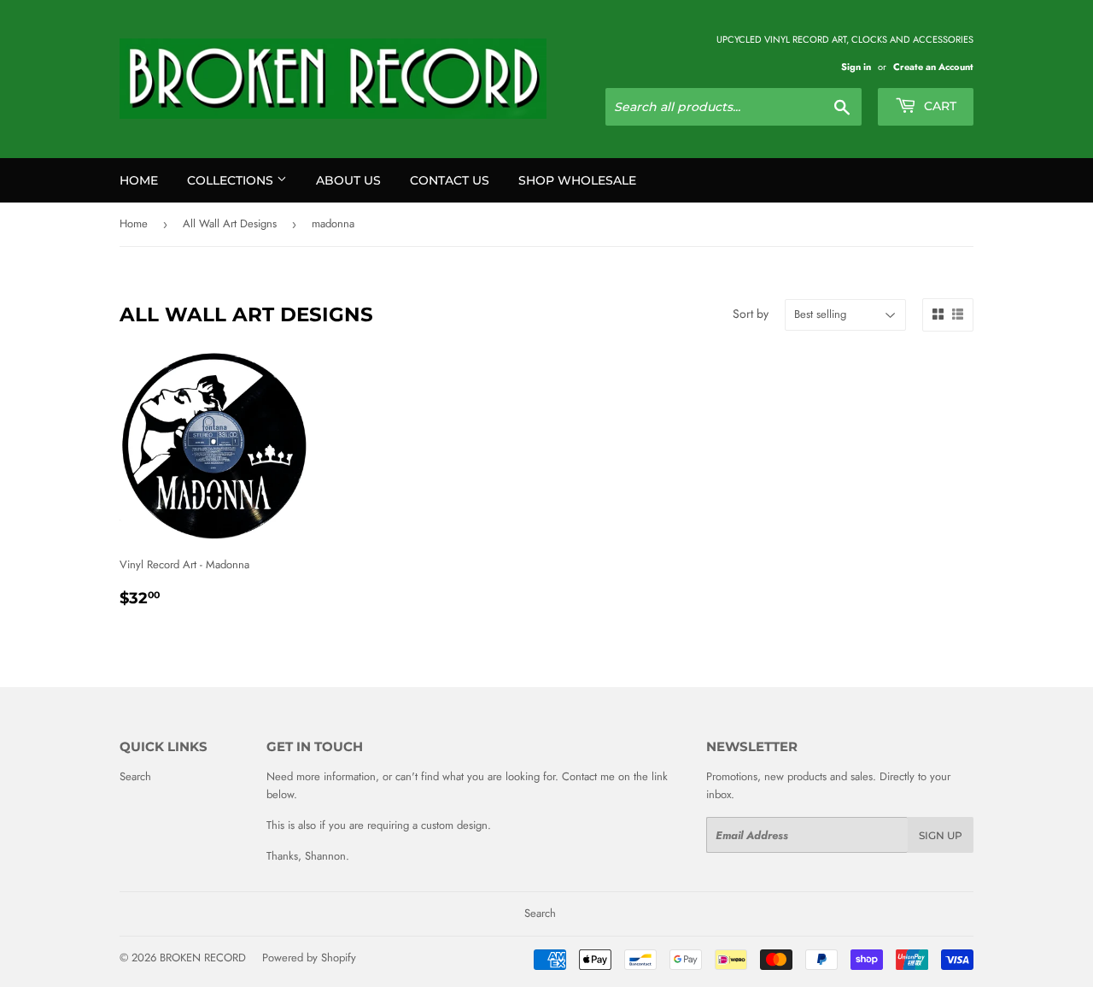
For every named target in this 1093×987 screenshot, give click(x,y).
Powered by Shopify (309, 957)
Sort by (751, 313)
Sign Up (940, 835)
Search (135, 776)
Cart (938, 106)
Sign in (856, 66)
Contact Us (449, 180)
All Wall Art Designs (230, 223)
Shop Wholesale (577, 180)
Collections (232, 180)
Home (139, 180)
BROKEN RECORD (203, 957)
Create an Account (933, 66)
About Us (348, 180)
